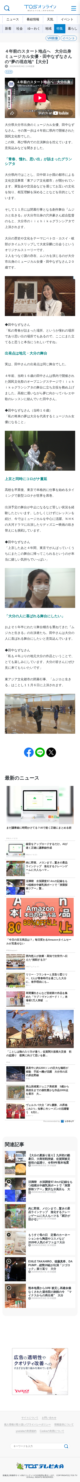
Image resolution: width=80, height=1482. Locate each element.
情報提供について (64, 1424)
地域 (48, 28)
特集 (60, 28)
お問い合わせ (49, 1417)
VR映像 (52, 38)
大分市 (9, 72)
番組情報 (33, 19)
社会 (19, 28)
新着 (8, 28)
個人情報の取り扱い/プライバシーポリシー (27, 1424)
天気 (50, 19)
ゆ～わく (34, 28)
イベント (67, 19)
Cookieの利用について (52, 1431)
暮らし (72, 28)
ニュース (12, 19)
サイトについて (29, 1417)
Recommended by (51, 1121)
